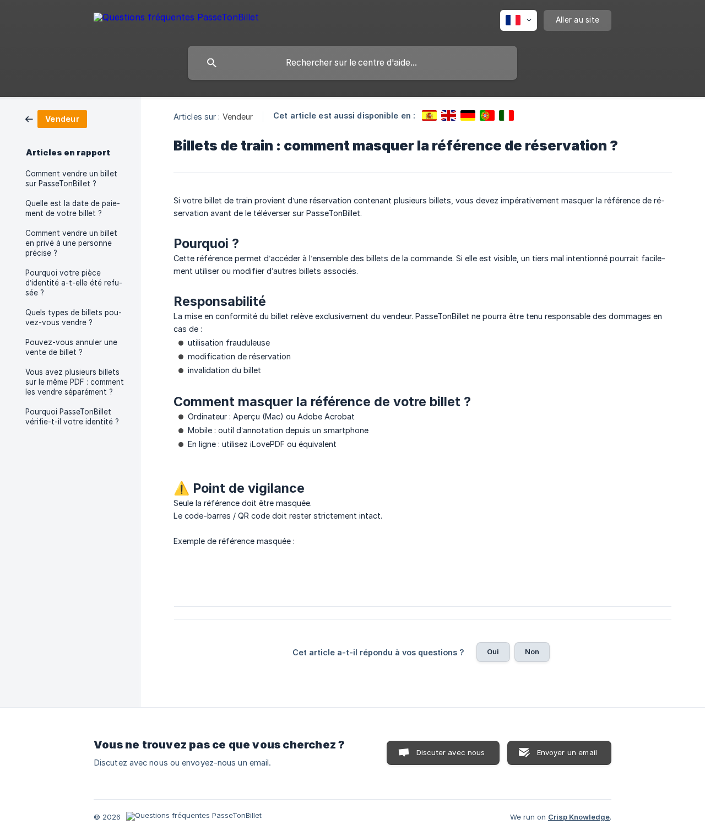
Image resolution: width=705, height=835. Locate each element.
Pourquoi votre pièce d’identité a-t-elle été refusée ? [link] (73, 282)
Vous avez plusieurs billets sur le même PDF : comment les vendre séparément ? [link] (74, 382)
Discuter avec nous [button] (450, 752)
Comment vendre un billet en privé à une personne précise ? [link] (71, 243)
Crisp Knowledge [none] (579, 816)
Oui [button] (493, 651)
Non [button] (532, 651)
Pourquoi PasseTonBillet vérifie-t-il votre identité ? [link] (72, 416)
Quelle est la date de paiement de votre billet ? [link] (72, 208)
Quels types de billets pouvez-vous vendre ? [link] (73, 317)
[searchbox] (352, 63)
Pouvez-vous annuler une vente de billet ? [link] (71, 347)
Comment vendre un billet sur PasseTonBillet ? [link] (71, 178)
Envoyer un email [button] (567, 752)
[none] (176, 19)
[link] (56, 118)
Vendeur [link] (238, 116)
